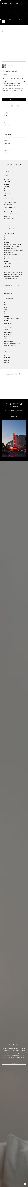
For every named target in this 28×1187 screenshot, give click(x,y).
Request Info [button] (14, 100)
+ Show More (5, 95)
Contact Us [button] (14, 1063)
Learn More (14, 416)
